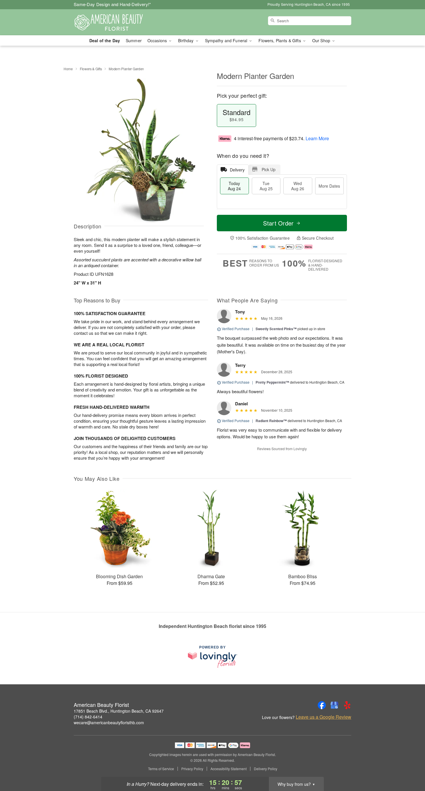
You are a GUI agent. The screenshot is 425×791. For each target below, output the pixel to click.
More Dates (329, 186)
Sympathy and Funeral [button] (227, 40)
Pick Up (269, 169)
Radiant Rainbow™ (271, 420)
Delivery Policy (265, 768)
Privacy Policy (192, 768)
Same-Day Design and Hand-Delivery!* (112, 4)
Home (68, 68)
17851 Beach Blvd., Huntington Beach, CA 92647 (119, 711)
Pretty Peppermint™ (272, 382)
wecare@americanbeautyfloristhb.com (109, 722)
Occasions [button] (157, 40)
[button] (409, 766)
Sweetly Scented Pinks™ (276, 328)
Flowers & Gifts (91, 68)
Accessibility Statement (228, 768)
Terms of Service (161, 768)
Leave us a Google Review (323, 717)
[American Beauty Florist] (115, 22)
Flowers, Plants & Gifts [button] (280, 40)
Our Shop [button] (321, 40)
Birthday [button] (186, 40)
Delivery (237, 170)
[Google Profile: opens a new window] (334, 705)
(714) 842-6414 (88, 717)
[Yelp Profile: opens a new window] (347, 705)
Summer (134, 40)
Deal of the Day (104, 40)
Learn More (317, 138)
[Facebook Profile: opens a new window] (322, 705)
